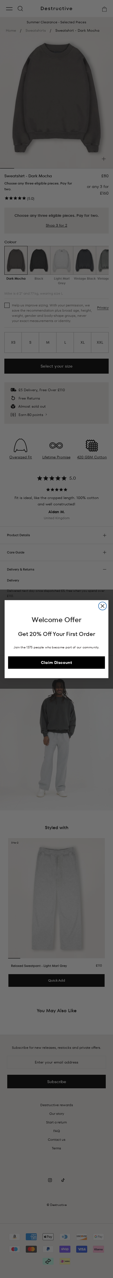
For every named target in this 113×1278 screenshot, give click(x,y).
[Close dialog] (103, 606)
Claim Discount (56, 662)
